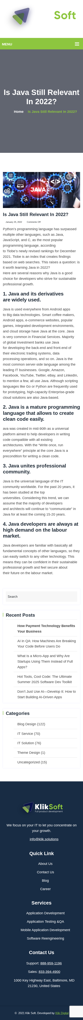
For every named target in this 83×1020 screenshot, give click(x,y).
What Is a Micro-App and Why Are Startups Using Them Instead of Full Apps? (45, 661)
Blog (45, 880)
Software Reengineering (45, 938)
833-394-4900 (49, 972)
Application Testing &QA (45, 921)
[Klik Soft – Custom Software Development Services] (41, 19)
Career (45, 889)
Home (19, 112)
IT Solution (25, 743)
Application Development (45, 913)
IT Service (25, 734)
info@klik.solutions (44, 839)
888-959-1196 (51, 963)
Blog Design (26, 724)
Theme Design (28, 753)
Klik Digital (62, 1013)
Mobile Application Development (45, 930)
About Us (45, 864)
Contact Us (45, 872)
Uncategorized (28, 762)
